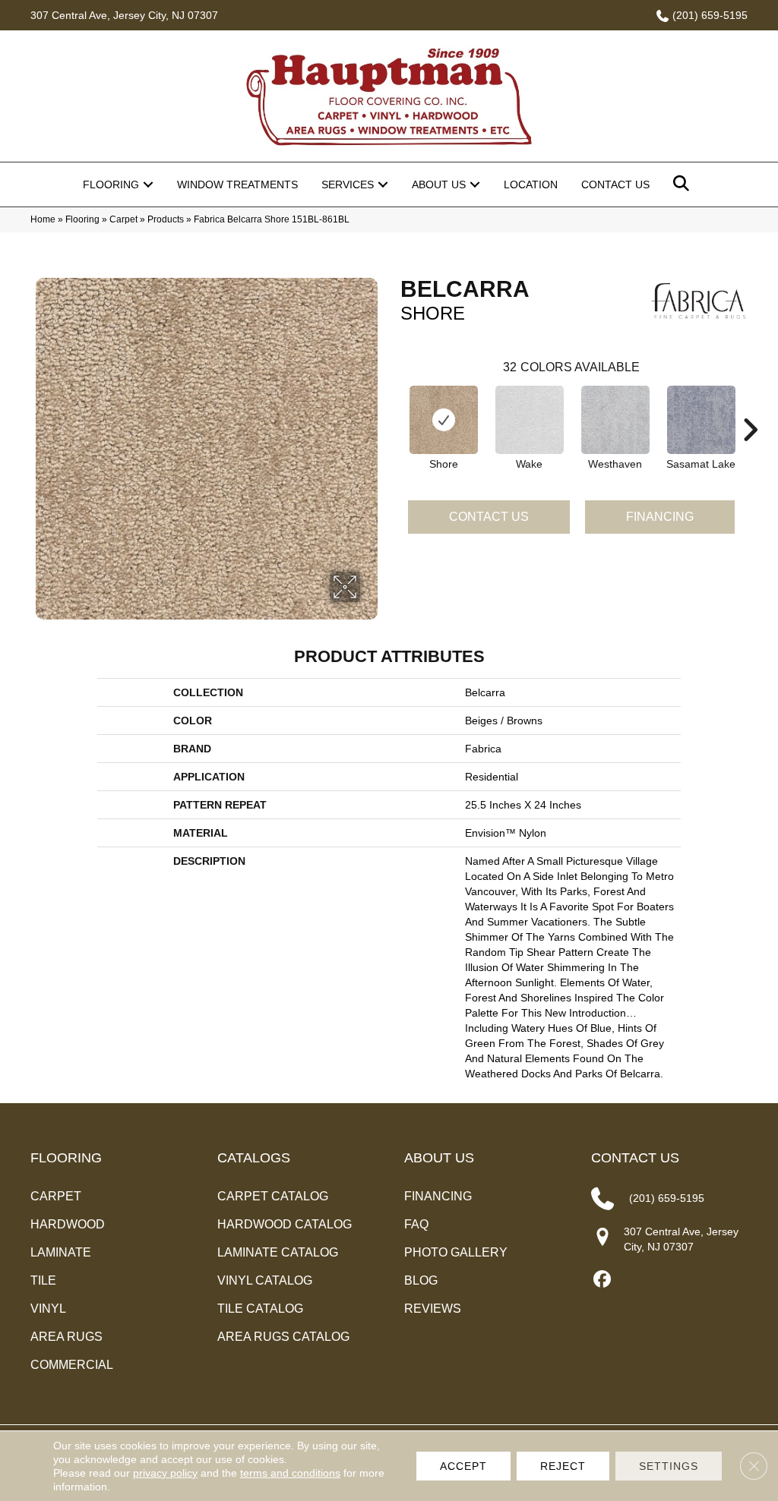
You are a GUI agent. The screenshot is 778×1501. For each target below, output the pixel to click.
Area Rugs (66, 1336)
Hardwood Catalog (284, 1224)
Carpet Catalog (272, 1196)
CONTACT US (635, 1157)
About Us (439, 184)
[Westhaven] (615, 420)
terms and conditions (290, 1473)
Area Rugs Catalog (283, 1336)
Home (42, 219)
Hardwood (67, 1224)
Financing (660, 516)
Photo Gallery (456, 1252)
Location (531, 184)
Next (749, 407)
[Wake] (530, 420)
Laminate (60, 1252)
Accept (463, 1466)
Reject (563, 1466)
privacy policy (165, 1473)
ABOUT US (439, 1157)
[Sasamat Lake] (701, 420)
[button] (148, 184)
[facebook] (602, 1279)
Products (165, 219)
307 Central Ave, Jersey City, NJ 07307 (124, 15)
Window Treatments (237, 184)
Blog (421, 1280)
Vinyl (48, 1308)
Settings (668, 1466)
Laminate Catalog (277, 1252)
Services (347, 184)
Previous (392, 407)
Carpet (123, 219)
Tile (43, 1280)
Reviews (432, 1308)
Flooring (111, 184)
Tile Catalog (260, 1308)
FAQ (416, 1224)
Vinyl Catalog (264, 1280)
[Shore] (444, 420)
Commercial (71, 1364)
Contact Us (615, 184)
